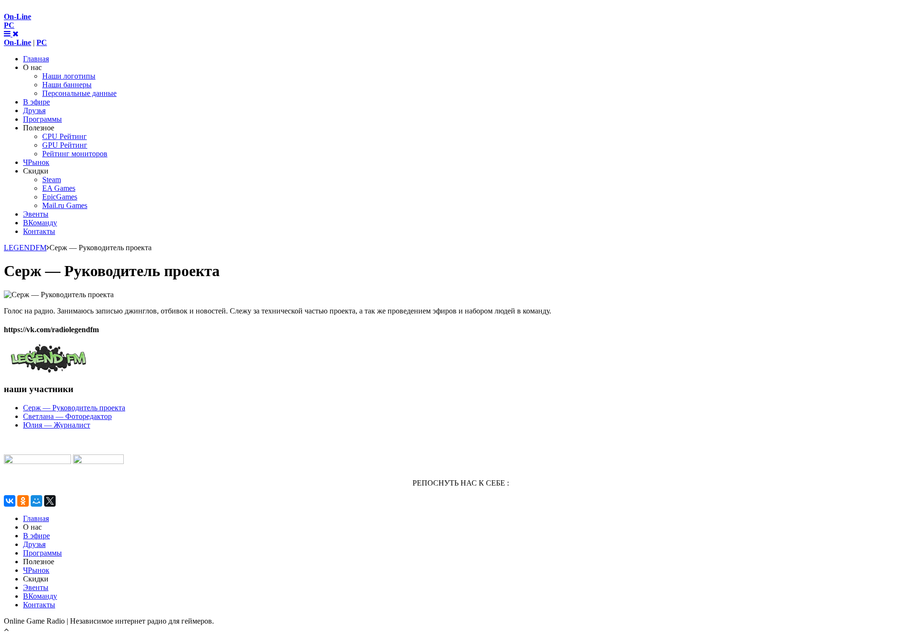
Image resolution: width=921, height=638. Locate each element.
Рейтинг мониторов (74, 154)
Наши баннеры (67, 85)
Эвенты (35, 214)
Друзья (34, 110)
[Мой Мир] (36, 501)
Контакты (39, 231)
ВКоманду (40, 223)
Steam (51, 179)
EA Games (58, 188)
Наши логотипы (68, 76)
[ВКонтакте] (9, 501)
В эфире (36, 102)
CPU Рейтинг (64, 136)
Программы (42, 119)
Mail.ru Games (64, 205)
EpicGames (59, 197)
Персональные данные (79, 93)
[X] (50, 501)
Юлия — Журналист (56, 425)
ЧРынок (36, 162)
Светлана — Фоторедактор (67, 416)
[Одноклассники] (23, 501)
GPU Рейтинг (64, 145)
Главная (36, 59)
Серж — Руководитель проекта (74, 408)
